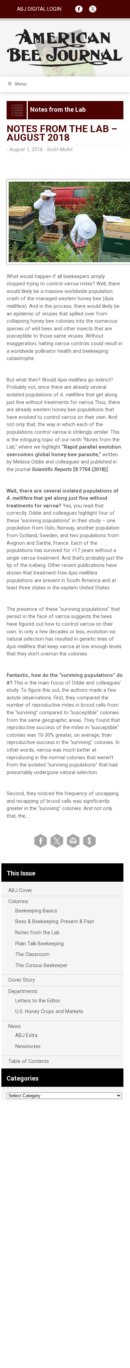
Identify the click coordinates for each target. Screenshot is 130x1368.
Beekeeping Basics (36, 911)
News (14, 1026)
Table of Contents (28, 1061)
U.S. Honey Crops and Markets (49, 1011)
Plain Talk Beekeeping (39, 944)
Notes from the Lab (37, 933)
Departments (22, 991)
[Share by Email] (74, 840)
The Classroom (32, 954)
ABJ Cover (20, 890)
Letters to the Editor (37, 1001)
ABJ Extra (26, 1035)
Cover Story (21, 980)
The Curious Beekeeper (41, 965)
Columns (18, 902)
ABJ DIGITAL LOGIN (39, 9)
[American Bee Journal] (65, 65)
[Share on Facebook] (41, 840)
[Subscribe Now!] (89, 840)
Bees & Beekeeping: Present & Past (54, 922)
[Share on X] (58, 840)
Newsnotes (28, 1046)
